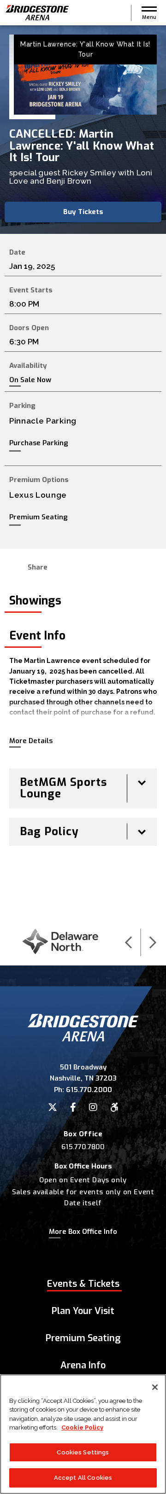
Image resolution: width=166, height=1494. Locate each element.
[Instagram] (93, 1107)
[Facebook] (73, 1107)
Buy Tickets (83, 211)
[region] (83, 1434)
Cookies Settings (83, 1452)
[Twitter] (52, 1107)
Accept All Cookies (83, 1477)
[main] (83, 472)
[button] (149, 12)
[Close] (155, 1387)
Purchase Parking (38, 443)
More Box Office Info (83, 1231)
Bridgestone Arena (37, 13)
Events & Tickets (83, 1284)
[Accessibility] (114, 1107)
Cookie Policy (82, 1427)
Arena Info (83, 1365)
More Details (31, 740)
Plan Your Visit (83, 1311)
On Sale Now (30, 380)
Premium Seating (38, 517)
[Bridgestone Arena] (83, 1039)
